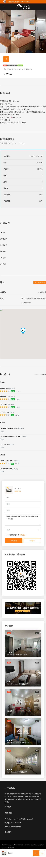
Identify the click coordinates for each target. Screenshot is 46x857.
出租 (9, 65)
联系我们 (8, 832)
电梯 (4, 258)
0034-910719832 (24, 2)
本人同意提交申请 (16, 535)
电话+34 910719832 (14, 823)
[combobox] (23, 529)
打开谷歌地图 (40, 282)
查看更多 (8, 807)
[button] (23, 331)
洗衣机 (4, 245)
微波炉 (4, 239)
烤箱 (4, 251)
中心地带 (14, 65)
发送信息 (14, 541)
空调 (4, 264)
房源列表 (18, 491)
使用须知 (22, 535)
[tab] (6, 59)
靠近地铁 (20, 65)
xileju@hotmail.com (14, 827)
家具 (4, 232)
